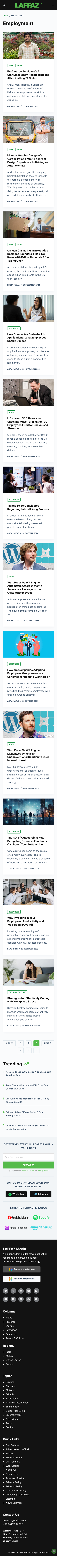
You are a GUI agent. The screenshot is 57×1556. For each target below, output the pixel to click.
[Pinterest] (28, 1299)
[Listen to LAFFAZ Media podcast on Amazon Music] (41, 1228)
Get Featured (13, 1445)
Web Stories (12, 1465)
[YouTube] (13, 1299)
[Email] (5, 1299)
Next (46, 1043)
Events (9, 1453)
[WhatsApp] (5, 1291)
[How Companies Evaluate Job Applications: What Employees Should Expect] (28, 308)
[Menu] (53, 5)
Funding (10, 1382)
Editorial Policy (14, 1486)
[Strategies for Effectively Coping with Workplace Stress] (28, 972)
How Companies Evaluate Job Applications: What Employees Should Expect (26, 338)
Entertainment (13, 1414)
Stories (10, 1325)
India (11, 65)
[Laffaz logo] (28, 5)
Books (9, 1427)
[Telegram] (13, 1291)
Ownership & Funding (17, 1494)
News (19, 65)
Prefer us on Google (24, 1269)
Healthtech (12, 1398)
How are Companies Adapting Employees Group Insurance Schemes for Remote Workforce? (28, 673)
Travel (9, 1423)
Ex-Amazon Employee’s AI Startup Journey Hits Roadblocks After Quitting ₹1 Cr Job (28, 75)
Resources (14, 328)
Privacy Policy (43, 1171)
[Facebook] (21, 1299)
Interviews (11, 1329)
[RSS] (36, 1299)
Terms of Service (27, 1171)
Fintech (10, 1390)
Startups (10, 1386)
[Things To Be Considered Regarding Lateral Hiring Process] (28, 480)
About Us (11, 1469)
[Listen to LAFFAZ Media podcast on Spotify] (41, 1218)
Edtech (10, 1394)
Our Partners (13, 1461)
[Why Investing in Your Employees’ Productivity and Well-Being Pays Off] (28, 892)
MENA (9, 1355)
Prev (10, 1043)
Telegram (42, 1194)
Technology (12, 1406)
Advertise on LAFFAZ (17, 1449)
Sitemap (10, 1498)
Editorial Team (14, 1457)
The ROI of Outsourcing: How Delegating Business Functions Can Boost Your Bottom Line (27, 841)
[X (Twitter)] (36, 1291)
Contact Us (12, 1474)
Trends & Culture (17, 992)
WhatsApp (18, 1194)
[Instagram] (28, 1291)
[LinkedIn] (21, 1291)
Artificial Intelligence (17, 1402)
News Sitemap (14, 1502)
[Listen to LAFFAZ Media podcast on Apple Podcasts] (16, 1228)
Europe (10, 1364)
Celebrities (12, 1419)
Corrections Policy (16, 1490)
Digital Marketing (15, 1410)
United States (13, 1359)
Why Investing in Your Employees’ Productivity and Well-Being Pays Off (25, 921)
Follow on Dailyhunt (23, 1278)
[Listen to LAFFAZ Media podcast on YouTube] (18, 1218)
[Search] (4, 5)
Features (10, 1321)
